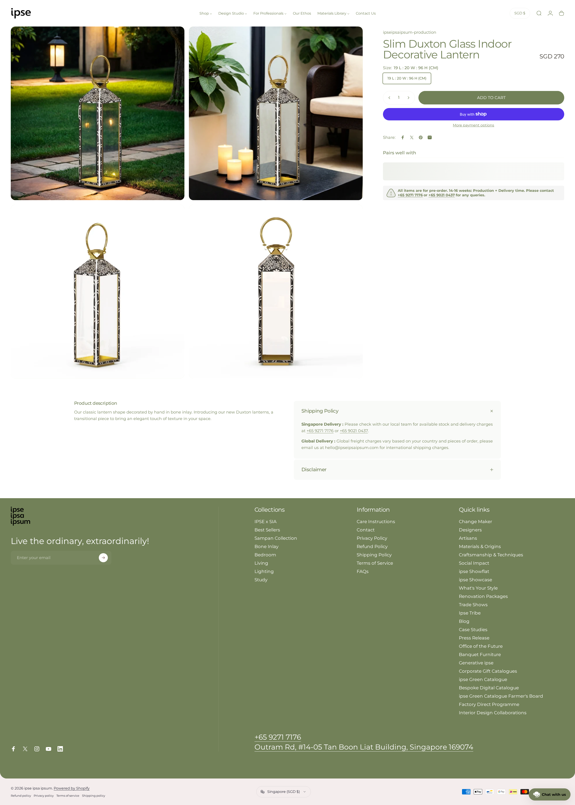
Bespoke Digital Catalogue (489, 687)
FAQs (363, 571)
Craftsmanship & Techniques (491, 554)
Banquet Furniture (480, 654)
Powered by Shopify (72, 788)
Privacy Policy (372, 538)
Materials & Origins (480, 546)
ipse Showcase (475, 579)
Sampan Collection (275, 538)
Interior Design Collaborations (492, 712)
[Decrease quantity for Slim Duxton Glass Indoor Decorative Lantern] (388, 97)
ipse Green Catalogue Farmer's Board (501, 696)
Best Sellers (267, 530)
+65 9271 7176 (320, 430)
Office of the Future (481, 646)
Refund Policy (372, 546)
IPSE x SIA (265, 521)
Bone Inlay (266, 546)
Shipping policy (93, 795)
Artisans (468, 538)
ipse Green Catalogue (483, 679)
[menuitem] (205, 13)
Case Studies (473, 629)
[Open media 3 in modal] (97, 291)
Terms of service (67, 795)
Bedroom (265, 554)
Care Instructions (376, 521)
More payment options (473, 125)
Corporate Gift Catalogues (488, 671)
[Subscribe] (103, 557)
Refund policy (21, 795)
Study (261, 579)
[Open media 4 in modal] (276, 291)
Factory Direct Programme (489, 704)
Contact (366, 530)
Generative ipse (476, 663)
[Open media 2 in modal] (276, 113)
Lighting (264, 571)
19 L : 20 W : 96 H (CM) (406, 78)
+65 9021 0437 (354, 430)
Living (261, 563)
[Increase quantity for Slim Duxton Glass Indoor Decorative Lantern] (409, 97)
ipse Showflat (474, 571)
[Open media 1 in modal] (97, 113)
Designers (470, 530)
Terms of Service (375, 563)
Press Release (474, 638)
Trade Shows (473, 604)
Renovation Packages (483, 596)
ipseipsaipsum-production (409, 32)
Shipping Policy (374, 554)
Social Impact (474, 563)
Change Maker (475, 521)
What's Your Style (478, 588)
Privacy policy (44, 795)
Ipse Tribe (470, 613)
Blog (464, 621)
